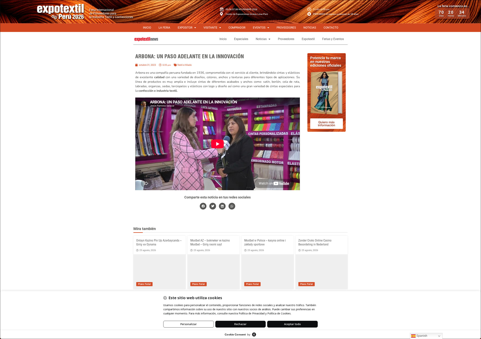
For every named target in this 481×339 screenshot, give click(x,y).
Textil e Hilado (184, 65)
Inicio (147, 27)
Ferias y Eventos (333, 39)
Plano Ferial (144, 284)
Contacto (331, 27)
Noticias (309, 27)
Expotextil (308, 39)
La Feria (164, 27)
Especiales (241, 39)
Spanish (421, 335)
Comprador (236, 27)
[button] (203, 206)
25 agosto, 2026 (147, 250)
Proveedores (286, 27)
